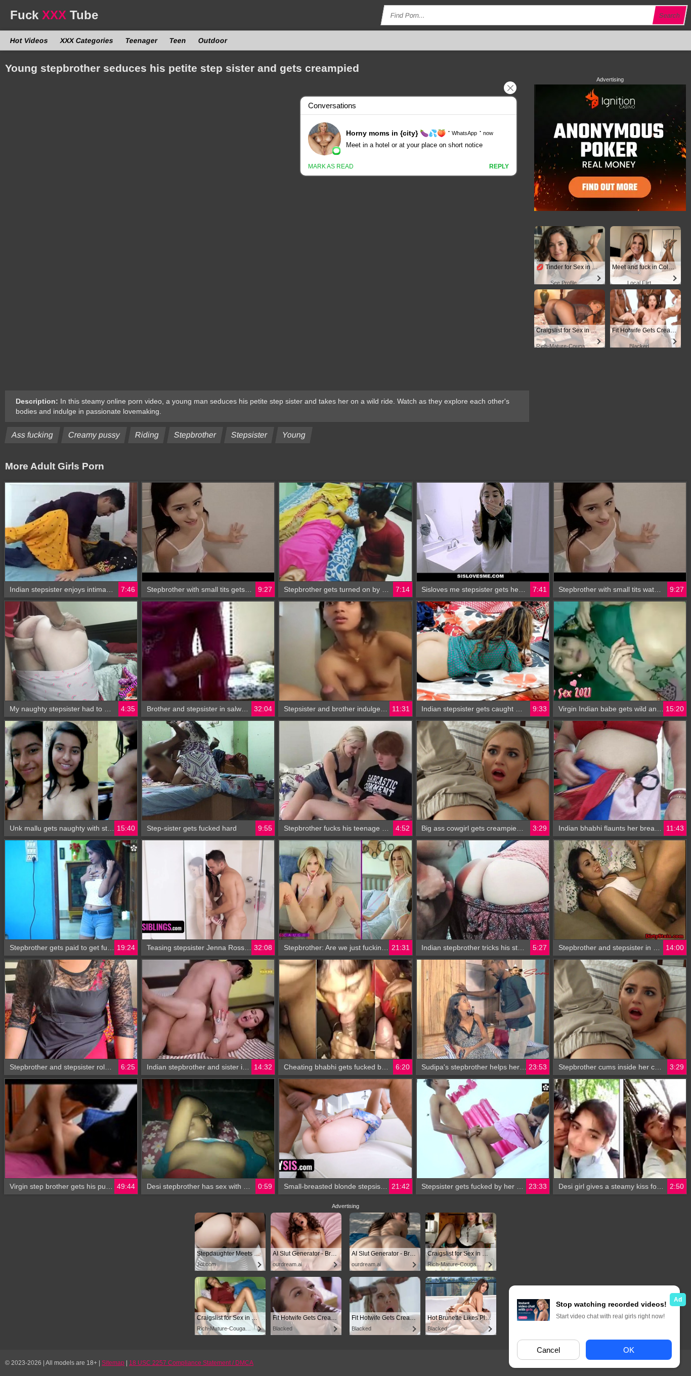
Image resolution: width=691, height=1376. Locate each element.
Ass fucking (32, 435)
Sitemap (113, 1362)
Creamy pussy (94, 435)
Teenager (141, 40)
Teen (178, 40)
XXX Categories (87, 40)
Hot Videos (29, 40)
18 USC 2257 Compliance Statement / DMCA (191, 1362)
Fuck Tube (54, 15)
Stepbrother (195, 435)
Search (670, 15)
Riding (147, 435)
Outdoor (213, 40)
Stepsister (249, 435)
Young (294, 435)
